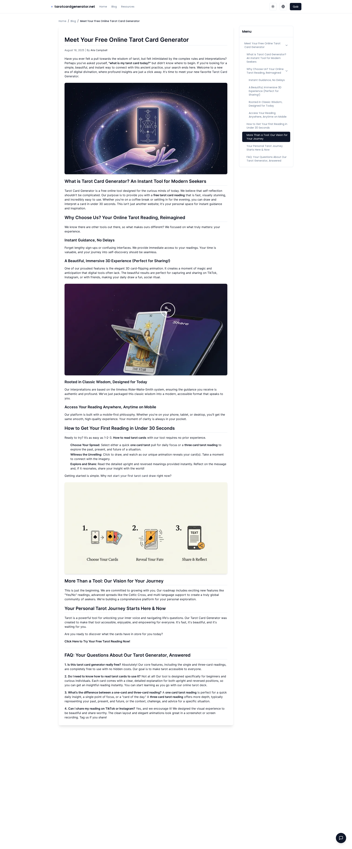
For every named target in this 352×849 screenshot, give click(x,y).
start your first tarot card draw (134, 476)
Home (103, 6)
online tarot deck (194, 685)
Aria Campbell (99, 50)
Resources (127, 6)
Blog (114, 6)
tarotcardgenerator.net (74, 6)
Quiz (295, 6)
